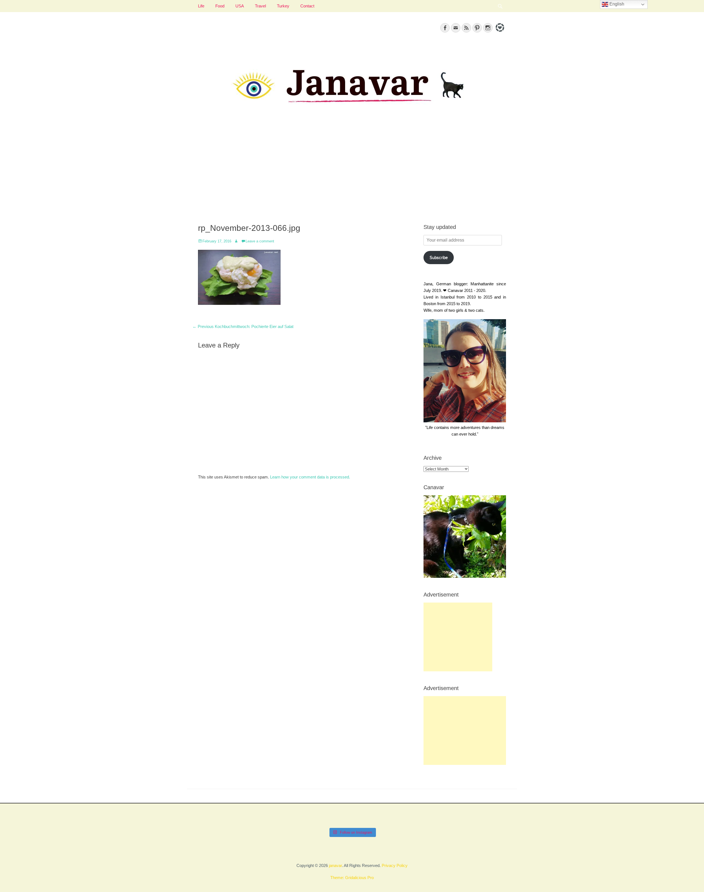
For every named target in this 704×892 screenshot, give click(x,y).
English (616, 4)
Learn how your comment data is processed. (310, 477)
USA (239, 6)
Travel (260, 6)
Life (201, 6)
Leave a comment (260, 241)
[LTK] (499, 32)
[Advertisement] (352, 170)
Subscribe (439, 257)
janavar (335, 865)
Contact (307, 6)
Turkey (283, 6)
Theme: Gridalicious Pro (352, 877)
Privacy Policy (395, 865)
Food (219, 6)
